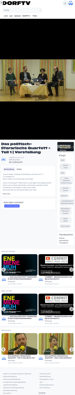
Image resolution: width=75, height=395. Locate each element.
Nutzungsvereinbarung (10, 390)
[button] (65, 3)
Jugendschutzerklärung (10, 385)
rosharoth (17, 162)
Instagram (42, 393)
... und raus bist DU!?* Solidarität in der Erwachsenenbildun (22, 278)
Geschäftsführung (45, 376)
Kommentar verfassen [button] (12, 206)
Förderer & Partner (45, 374)
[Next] (71, 270)
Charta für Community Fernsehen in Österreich (17, 374)
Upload (17, 16)
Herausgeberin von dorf (46, 379)
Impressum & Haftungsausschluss (13, 388)
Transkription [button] (66, 234)
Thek (35, 16)
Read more (6, 194)
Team (41, 382)
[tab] (9, 169)
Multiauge (65, 145)
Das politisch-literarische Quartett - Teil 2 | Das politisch (58, 357)
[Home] (31, 3)
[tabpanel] (28, 184)
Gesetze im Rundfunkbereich (11, 379)
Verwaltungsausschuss (46, 385)
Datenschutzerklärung (10, 376)
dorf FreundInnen (44, 388)
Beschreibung (9, 169)
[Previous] (3, 270)
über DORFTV (7, 393)
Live (6, 16)
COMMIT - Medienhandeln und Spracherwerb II (58, 278)
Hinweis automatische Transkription (63, 240)
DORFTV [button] (26, 16)
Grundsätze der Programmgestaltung (14, 382)
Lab (11, 16)
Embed (19, 169)
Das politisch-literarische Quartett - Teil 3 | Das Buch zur (21, 357)
